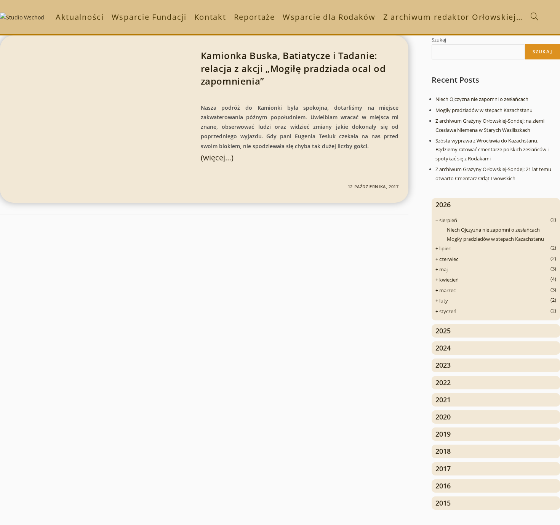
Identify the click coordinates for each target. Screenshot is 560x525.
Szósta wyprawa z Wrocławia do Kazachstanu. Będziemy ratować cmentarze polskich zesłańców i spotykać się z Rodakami (492, 149)
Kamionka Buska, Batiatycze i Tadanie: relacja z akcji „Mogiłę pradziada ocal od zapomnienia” (293, 68)
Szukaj (439, 39)
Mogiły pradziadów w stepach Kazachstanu (484, 110)
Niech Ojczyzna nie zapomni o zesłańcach (481, 99)
